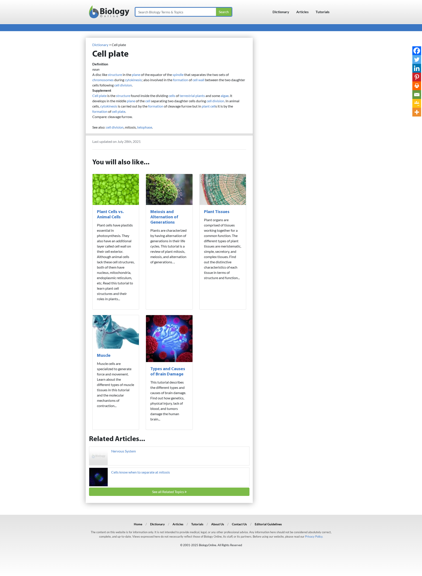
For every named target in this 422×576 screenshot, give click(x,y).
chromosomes (103, 80)
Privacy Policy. (314, 536)
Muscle (104, 355)
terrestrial (187, 95)
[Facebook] (416, 50)
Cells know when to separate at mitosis (140, 472)
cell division (123, 85)
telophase (144, 127)
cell (147, 101)
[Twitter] (416, 59)
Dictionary (281, 12)
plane (136, 74)
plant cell (208, 106)
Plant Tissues (216, 212)
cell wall (198, 80)
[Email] (416, 94)
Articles (302, 12)
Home (138, 524)
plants (200, 95)
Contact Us (239, 524)
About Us (217, 524)
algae (225, 95)
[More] (416, 112)
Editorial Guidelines (268, 524)
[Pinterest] (416, 77)
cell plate (118, 111)
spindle (178, 74)
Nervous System (123, 451)
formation (180, 80)
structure (115, 74)
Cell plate (99, 95)
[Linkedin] (416, 68)
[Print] (416, 85)
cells (172, 95)
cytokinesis (133, 80)
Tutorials (322, 12)
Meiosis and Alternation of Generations (164, 217)
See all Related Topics (168, 492)
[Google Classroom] (416, 103)
